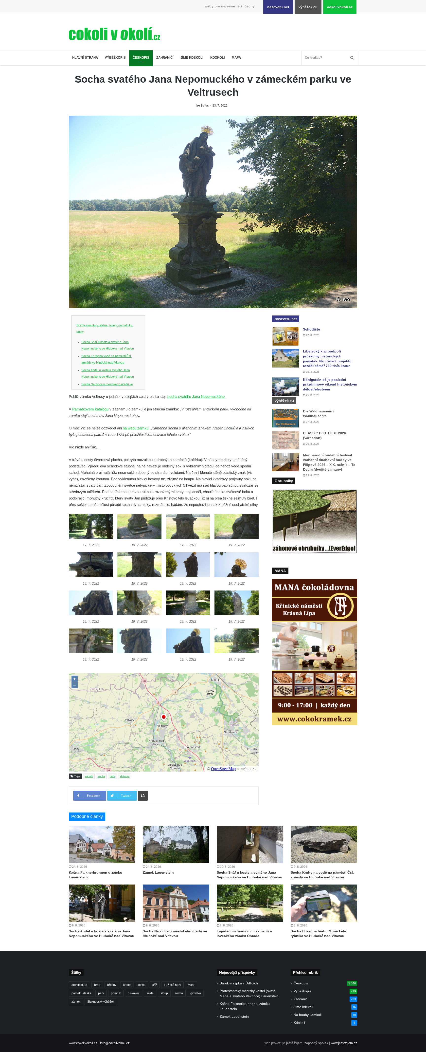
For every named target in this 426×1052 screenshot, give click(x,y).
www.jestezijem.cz (344, 1043)
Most (191, 985)
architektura (79, 985)
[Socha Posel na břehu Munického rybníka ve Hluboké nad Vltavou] (324, 903)
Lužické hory (172, 985)
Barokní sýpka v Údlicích (239, 983)
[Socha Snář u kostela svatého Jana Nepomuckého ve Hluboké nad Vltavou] (250, 844)
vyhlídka (195, 993)
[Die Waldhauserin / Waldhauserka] (285, 418)
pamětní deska (81, 993)
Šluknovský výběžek (100, 1001)
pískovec (134, 993)
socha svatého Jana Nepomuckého (196, 396)
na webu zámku (135, 428)
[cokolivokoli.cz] (114, 33)
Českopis (141, 57)
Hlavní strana (85, 57)
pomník (116, 993)
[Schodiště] (285, 336)
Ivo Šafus (202, 105)
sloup (164, 993)
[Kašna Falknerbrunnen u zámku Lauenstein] (102, 844)
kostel (141, 985)
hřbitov (111, 985)
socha (101, 776)
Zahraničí (165, 57)
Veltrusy (124, 776)
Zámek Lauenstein (158, 872)
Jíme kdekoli (191, 57)
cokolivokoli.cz (340, 7)
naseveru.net (278, 7)
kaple (127, 985)
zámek (89, 776)
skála (150, 993)
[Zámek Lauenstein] (176, 844)
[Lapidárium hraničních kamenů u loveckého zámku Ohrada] (250, 903)
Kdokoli (217, 57)
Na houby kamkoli (307, 1015)
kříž (154, 985)
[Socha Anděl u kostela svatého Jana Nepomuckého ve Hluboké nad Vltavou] (102, 903)
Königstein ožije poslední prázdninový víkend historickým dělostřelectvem (330, 384)
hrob (97, 985)
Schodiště (311, 329)
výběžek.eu (308, 7)
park (112, 776)
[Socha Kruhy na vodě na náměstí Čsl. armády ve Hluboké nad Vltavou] (324, 844)
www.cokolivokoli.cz (83, 1043)
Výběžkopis (115, 57)
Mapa (236, 57)
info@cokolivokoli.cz (115, 1043)
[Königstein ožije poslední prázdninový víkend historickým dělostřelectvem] (285, 386)
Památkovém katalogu (90, 409)
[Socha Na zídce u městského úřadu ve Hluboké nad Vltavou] (176, 903)
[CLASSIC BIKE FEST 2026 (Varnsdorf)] (285, 440)
